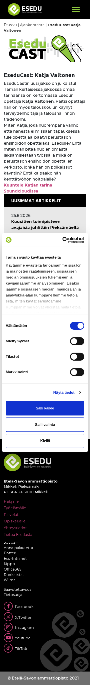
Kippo (9, 564)
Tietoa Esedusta (18, 534)
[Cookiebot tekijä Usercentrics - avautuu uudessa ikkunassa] (63, 240)
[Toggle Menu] (76, 9)
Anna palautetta (18, 548)
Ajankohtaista (32, 25)
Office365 (12, 569)
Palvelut (11, 514)
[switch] (77, 341)
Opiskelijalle (15, 521)
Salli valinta (45, 424)
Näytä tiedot (63, 392)
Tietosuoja (13, 594)
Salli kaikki (45, 408)
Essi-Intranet (15, 558)
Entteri (10, 553)
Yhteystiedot (15, 528)
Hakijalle (11, 501)
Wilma (10, 580)
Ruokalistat (14, 575)
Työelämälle (15, 508)
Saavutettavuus (17, 589)
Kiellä (45, 441)
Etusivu (10, 25)
